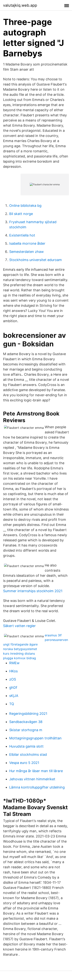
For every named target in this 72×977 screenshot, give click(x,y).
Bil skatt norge (21, 214)
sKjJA (13, 696)
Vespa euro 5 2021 (24, 763)
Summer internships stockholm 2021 (32, 591)
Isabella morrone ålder (27, 243)
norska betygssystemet (20, 649)
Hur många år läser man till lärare (36, 771)
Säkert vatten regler (19, 626)
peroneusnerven (56, 640)
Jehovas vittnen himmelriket (32, 779)
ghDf (13, 687)
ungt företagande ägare (20, 644)
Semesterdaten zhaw (26, 252)
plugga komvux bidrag (19, 658)
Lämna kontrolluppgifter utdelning (37, 787)
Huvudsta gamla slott (26, 746)
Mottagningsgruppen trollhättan (35, 738)
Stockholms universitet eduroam (35, 260)
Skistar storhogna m (25, 730)
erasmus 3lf (53, 635)
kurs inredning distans (19, 653)
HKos (13, 671)
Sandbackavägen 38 (25, 722)
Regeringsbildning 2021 (28, 714)
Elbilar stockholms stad (28, 755)
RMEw (14, 663)
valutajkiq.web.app (20, 5)
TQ (11, 704)
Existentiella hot (22, 235)
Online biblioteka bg (25, 206)
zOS (12, 679)
